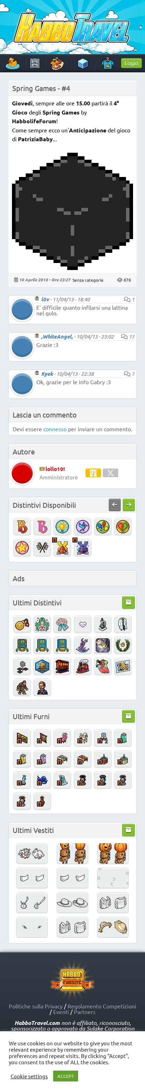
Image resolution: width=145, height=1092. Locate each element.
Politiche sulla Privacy (36, 1005)
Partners (84, 1011)
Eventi (61, 1011)
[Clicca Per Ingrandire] (72, 267)
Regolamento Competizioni (102, 1005)
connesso (55, 428)
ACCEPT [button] (65, 1076)
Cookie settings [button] (29, 1076)
